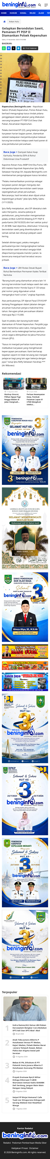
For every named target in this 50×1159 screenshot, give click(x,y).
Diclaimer (33, 1148)
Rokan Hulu (14, 21)
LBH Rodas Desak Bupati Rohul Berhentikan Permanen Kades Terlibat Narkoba (24, 271)
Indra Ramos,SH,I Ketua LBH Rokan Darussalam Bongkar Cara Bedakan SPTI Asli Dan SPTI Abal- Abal (30, 1028)
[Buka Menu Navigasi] (46, 5)
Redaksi (7, 1142)
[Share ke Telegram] (18, 48)
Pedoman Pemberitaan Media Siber (29, 1142)
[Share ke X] (14, 48)
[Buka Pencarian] (39, 5)
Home (4, 13)
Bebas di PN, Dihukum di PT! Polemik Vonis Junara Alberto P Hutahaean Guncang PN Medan (28, 1065)
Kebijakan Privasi (20, 1148)
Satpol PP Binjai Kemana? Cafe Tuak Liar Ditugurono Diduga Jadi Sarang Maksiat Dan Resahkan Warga (29, 1101)
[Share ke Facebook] (9, 48)
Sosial (23, 13)
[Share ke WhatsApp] (4, 48)
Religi (32, 13)
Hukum (13, 13)
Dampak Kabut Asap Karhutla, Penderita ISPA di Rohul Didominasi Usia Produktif (20, 156)
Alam (41, 13)
